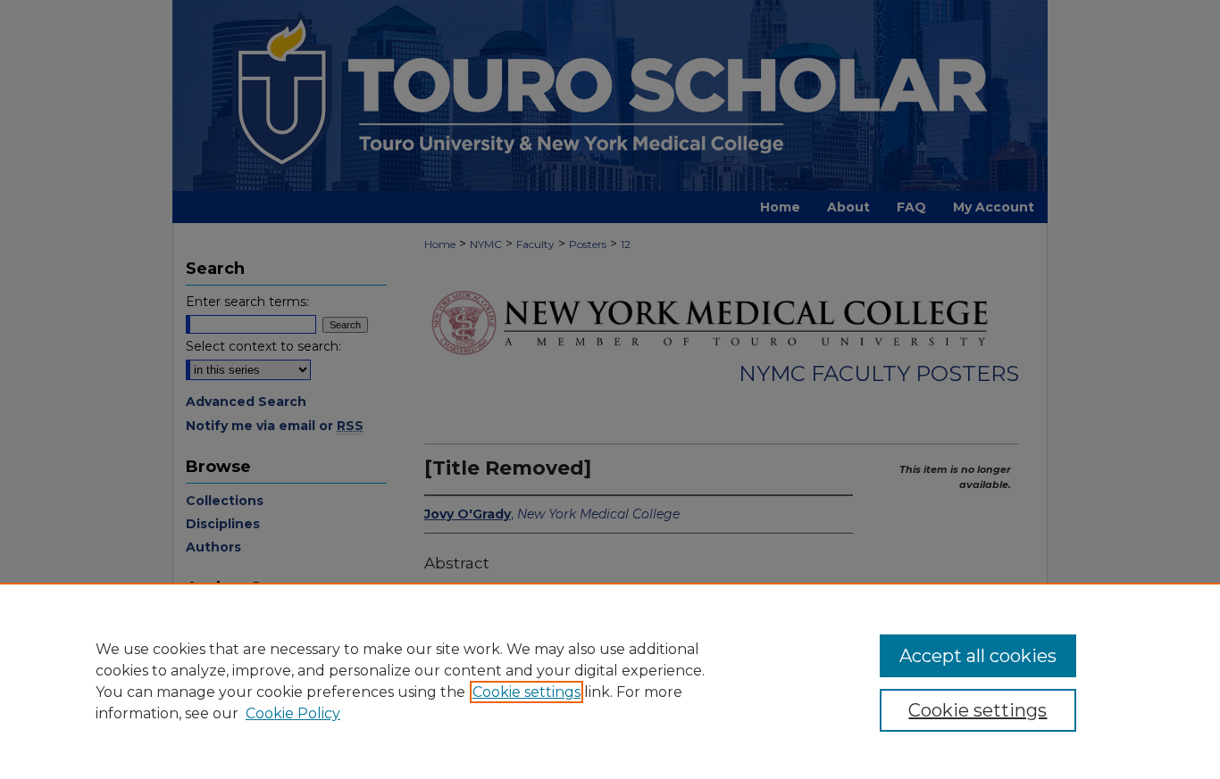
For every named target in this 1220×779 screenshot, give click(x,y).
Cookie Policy (293, 713)
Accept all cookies (978, 656)
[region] (610, 681)
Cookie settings (526, 692)
